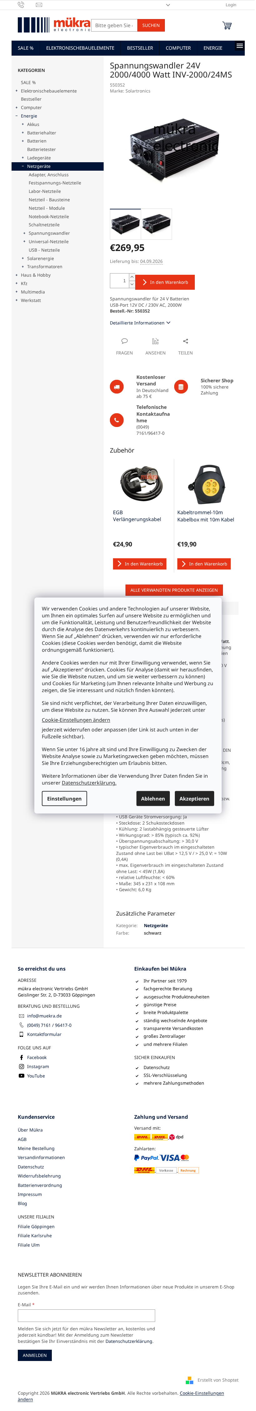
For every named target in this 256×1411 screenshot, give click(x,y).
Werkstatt (31, 300)
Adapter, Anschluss (49, 175)
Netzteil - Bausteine (49, 200)
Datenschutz (31, 1167)
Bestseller (31, 99)
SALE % (28, 82)
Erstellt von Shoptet (218, 1380)
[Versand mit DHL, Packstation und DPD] (158, 1137)
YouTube (36, 1076)
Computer (31, 107)
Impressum (30, 1194)
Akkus (33, 124)
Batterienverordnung (40, 1185)
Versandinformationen (41, 1157)
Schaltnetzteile (44, 225)
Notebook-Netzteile (49, 216)
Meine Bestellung (36, 1148)
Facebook (37, 1057)
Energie (29, 116)
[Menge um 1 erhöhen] (132, 277)
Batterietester (41, 149)
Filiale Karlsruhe (35, 1235)
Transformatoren (44, 266)
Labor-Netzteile (45, 191)
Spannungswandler (49, 233)
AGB (22, 1139)
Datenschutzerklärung (129, 1341)
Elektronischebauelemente (49, 91)
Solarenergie (40, 258)
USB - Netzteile (44, 250)
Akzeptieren (194, 798)
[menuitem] (26, 48)
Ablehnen (153, 798)
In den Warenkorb (169, 282)
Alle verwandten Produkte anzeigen (174, 590)
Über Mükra (30, 1130)
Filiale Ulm (29, 1245)
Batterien (37, 141)
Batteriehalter (41, 133)
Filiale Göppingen (36, 1226)
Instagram (38, 1066)
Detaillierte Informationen (137, 323)
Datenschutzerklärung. (89, 782)
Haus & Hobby (36, 275)
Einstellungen (64, 798)
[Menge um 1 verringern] (132, 284)
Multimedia (33, 292)
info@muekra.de (44, 1016)
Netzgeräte (39, 166)
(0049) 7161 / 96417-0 (49, 1025)
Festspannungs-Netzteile (55, 183)
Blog (22, 1203)
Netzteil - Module (47, 208)
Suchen (151, 25)
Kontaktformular (44, 1034)
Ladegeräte (39, 158)
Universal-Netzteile (49, 241)
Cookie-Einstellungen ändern (76, 719)
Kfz (24, 283)
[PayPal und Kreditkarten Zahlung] (166, 1163)
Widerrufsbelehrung (39, 1176)
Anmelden (35, 1355)
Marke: (130, 91)
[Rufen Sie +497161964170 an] (27, 4)
